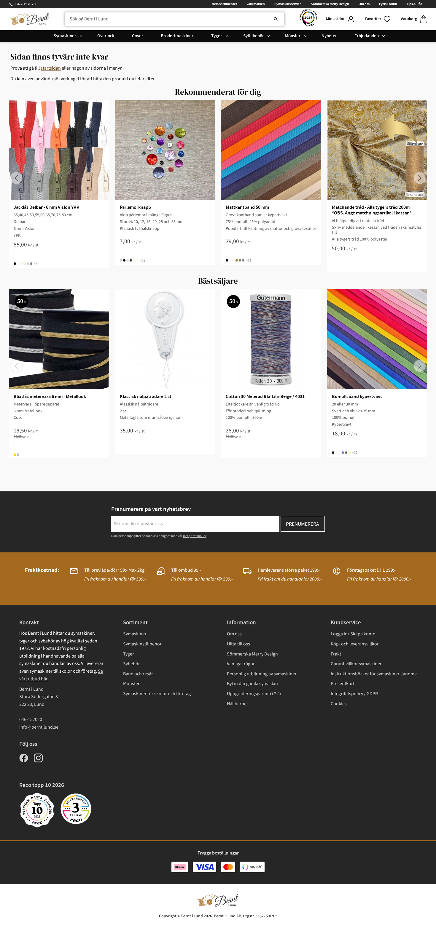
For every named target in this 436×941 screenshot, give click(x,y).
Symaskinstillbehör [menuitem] (142, 644)
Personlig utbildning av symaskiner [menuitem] (262, 674)
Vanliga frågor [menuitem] (241, 664)
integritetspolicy (194, 536)
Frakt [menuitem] (336, 654)
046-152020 (25, 4)
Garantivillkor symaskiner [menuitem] (356, 664)
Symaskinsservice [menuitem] (287, 3)
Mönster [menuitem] (292, 36)
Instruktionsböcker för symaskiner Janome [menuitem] (374, 674)
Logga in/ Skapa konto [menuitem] (353, 634)
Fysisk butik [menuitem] (388, 3)
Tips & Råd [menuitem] (414, 3)
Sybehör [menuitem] (131, 664)
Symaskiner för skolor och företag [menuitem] (157, 693)
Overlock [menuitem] (105, 36)
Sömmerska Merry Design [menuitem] (330, 3)
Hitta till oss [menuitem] (238, 644)
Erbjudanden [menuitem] (366, 36)
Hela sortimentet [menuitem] (224, 3)
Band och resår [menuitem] (138, 674)
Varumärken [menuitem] (255, 3)
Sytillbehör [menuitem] (253, 36)
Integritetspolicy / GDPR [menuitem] (354, 693)
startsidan (51, 68)
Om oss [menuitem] (364, 3)
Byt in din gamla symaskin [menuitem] (252, 683)
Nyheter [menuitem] (329, 36)
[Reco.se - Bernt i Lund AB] (308, 19)
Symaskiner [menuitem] (65, 36)
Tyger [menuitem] (216, 36)
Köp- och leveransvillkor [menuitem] (355, 644)
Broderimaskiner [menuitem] (177, 36)
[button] (378, 19)
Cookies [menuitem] (339, 703)
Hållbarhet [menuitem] (237, 703)
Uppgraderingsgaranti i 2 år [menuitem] (254, 693)
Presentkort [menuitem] (342, 683)
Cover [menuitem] (137, 36)
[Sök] (276, 19)
